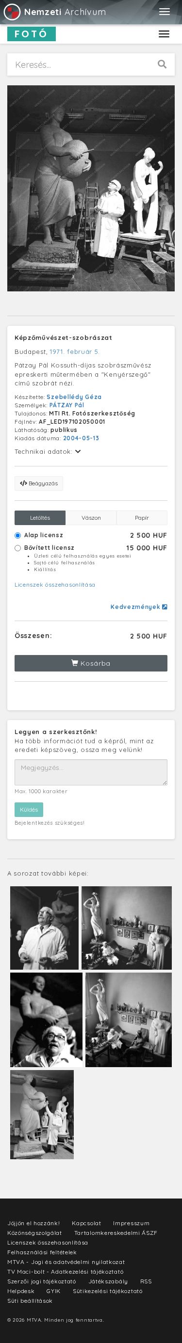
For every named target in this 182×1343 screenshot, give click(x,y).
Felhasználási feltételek (42, 1252)
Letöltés (40, 517)
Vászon (91, 517)
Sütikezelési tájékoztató (108, 1291)
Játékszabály (108, 1281)
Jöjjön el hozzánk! (33, 1223)
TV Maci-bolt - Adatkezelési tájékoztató (65, 1271)
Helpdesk (21, 1291)
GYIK (54, 1291)
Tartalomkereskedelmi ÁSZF (116, 1232)
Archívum (65, 11)
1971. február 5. (75, 351)
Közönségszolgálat (34, 1232)
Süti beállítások (30, 1300)
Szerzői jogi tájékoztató (41, 1281)
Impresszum (131, 1223)
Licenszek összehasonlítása (55, 584)
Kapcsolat (86, 1223)
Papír (142, 517)
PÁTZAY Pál (67, 405)
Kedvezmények (136, 606)
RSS (146, 1281)
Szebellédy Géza (74, 396)
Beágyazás (42, 483)
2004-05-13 (81, 438)
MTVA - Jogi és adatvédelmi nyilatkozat (66, 1261)
